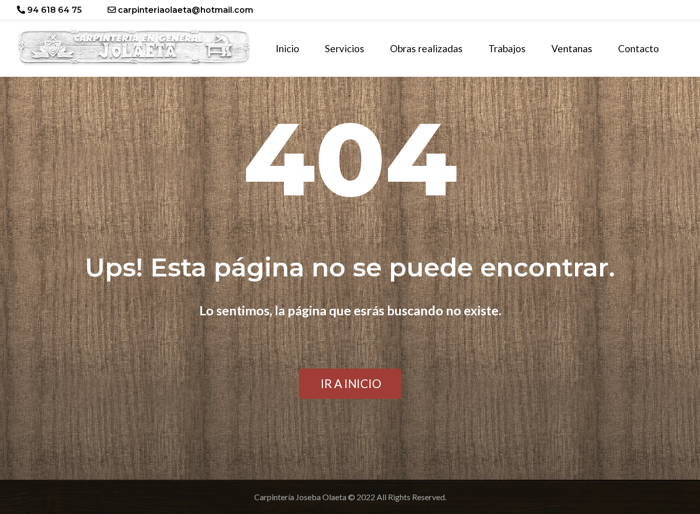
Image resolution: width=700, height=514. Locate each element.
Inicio (287, 48)
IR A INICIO (351, 383)
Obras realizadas (426, 48)
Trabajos (507, 48)
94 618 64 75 (53, 10)
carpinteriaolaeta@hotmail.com (184, 10)
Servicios (344, 48)
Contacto (638, 48)
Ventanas (571, 48)
